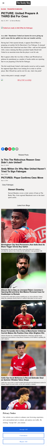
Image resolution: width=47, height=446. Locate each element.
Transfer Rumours (14, 9)
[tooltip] (2, 149)
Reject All (23, 441)
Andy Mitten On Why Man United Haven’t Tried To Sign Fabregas (23, 170)
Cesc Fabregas (7, 185)
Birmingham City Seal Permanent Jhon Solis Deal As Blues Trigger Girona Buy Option (23, 246)
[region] (23, 428)
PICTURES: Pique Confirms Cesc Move (22, 177)
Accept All (24, 429)
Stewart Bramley (16, 20)
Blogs (3, 9)
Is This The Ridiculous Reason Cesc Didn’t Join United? (20, 161)
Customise (23, 435)
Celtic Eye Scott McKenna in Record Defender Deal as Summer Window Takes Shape (22, 379)
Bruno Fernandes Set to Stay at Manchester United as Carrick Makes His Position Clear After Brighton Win (23, 332)
